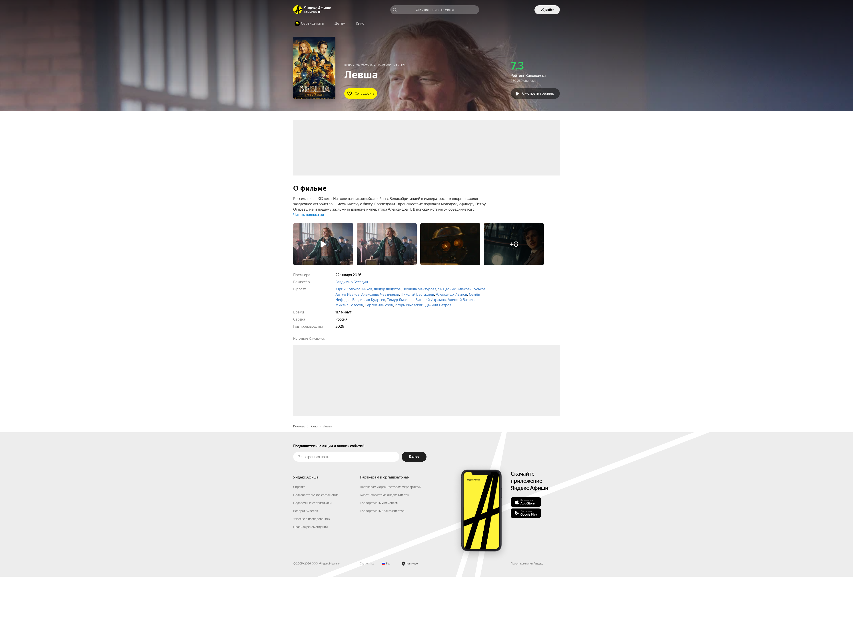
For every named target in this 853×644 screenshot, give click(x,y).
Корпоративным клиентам (379, 570)
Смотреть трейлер (538, 93)
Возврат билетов (305, 578)
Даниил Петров (438, 305)
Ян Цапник (447, 289)
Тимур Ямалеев (400, 300)
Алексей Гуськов (471, 289)
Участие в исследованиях (311, 586)
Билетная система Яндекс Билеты (384, 562)
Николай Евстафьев (417, 294)
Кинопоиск (317, 338)
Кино (314, 493)
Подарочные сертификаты (312, 570)
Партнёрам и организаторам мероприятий (390, 554)
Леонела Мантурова (419, 289)
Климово (299, 493)
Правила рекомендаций (310, 594)
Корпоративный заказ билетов (382, 578)
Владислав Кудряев (368, 300)
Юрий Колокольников (353, 289)
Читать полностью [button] (308, 215)
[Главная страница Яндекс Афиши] (297, 9)
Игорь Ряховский (409, 305)
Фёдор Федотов (387, 289)
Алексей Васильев (463, 300)
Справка (299, 554)
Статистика (367, 630)
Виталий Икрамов (430, 300)
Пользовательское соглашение (316, 562)
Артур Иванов (347, 294)
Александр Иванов (451, 294)
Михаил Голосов (349, 305)
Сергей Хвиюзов (379, 305)
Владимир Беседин (351, 282)
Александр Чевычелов (380, 294)
